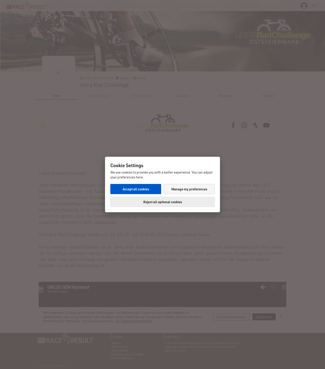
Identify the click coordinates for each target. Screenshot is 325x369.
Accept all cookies (136, 189)
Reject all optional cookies (162, 202)
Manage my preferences (189, 189)
